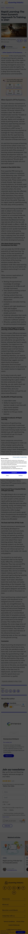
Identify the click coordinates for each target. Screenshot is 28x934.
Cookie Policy (23, 457)
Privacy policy (16, 457)
